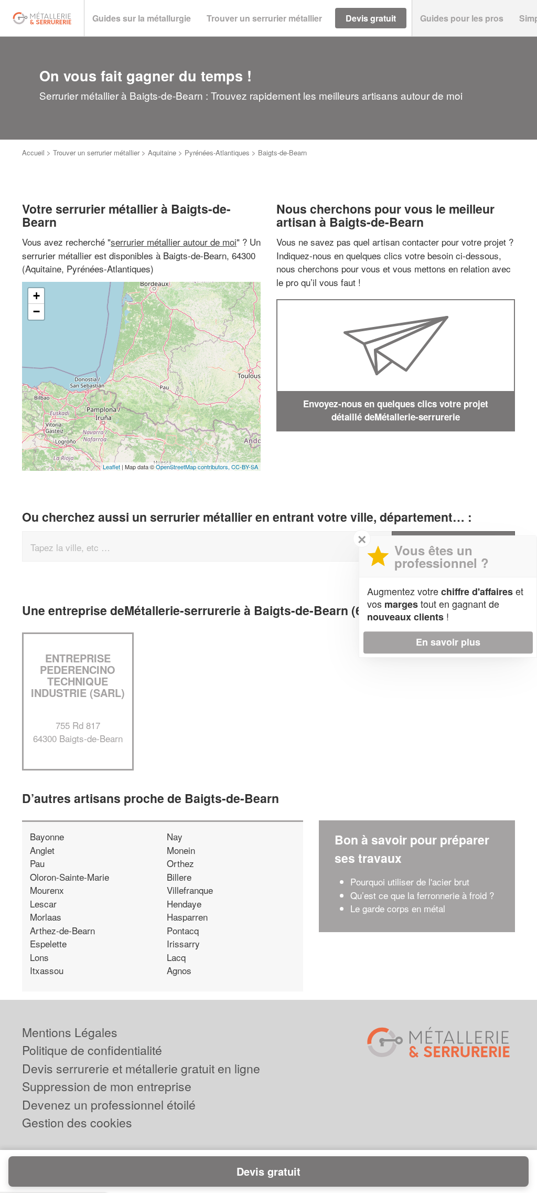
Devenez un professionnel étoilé (109, 1104)
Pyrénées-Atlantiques (217, 152)
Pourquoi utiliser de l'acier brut (409, 881)
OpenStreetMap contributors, (193, 466)
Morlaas (45, 916)
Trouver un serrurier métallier (96, 152)
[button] (141, 18)
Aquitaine (162, 152)
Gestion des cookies (77, 1122)
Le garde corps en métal (397, 908)
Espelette (48, 943)
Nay (174, 836)
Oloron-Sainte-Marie (69, 876)
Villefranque (190, 889)
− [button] (36, 311)
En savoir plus (448, 642)
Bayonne (47, 836)
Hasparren (187, 916)
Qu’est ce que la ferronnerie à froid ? (422, 895)
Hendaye (184, 903)
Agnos (179, 970)
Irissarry (183, 943)
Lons (39, 957)
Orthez (180, 863)
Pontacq (183, 930)
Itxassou (46, 970)
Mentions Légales (69, 1032)
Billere (179, 876)
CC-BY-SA (244, 466)
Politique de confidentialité (92, 1050)
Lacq (176, 957)
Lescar (43, 903)
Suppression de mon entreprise (106, 1086)
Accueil (33, 152)
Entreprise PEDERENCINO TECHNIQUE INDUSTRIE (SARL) (78, 675)
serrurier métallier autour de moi (174, 241)
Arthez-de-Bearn (62, 930)
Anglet (42, 850)
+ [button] (36, 295)
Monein (181, 850)
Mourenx (47, 889)
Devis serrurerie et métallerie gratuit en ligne (141, 1068)
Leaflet (111, 466)
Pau (37, 863)
